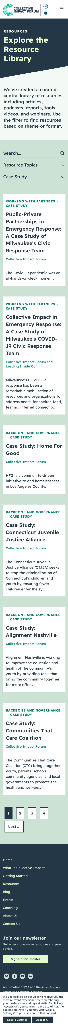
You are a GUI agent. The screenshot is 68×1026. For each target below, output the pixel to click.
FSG (26, 987)
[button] (61, 7)
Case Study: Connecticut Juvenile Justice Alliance (32, 532)
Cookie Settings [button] (17, 1019)
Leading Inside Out (21, 366)
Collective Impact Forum (26, 259)
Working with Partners (30, 201)
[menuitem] (24, 860)
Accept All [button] (42, 1019)
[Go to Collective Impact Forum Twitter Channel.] (6, 976)
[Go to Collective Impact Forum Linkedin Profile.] (30, 976)
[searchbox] (34, 153)
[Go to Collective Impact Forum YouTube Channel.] (22, 976)
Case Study (17, 206)
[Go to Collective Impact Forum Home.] (26, 10)
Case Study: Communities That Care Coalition (29, 730)
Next (12, 826)
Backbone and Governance (33, 433)
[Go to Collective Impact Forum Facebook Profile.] (14, 976)
